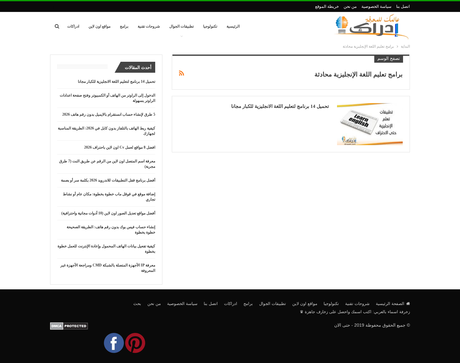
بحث (137, 303)
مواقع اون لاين (99, 26)
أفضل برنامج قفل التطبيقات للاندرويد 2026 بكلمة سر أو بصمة (108, 180)
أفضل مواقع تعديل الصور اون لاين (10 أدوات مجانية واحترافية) (108, 213)
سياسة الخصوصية (376, 6)
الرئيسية (233, 26)
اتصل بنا (403, 6)
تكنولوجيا (210, 26)
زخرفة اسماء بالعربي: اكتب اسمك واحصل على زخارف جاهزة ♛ (355, 311)
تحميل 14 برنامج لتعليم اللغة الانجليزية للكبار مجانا (280, 106)
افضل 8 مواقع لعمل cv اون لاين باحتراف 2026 (119, 147)
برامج (124, 26)
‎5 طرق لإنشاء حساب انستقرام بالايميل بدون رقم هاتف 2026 (108, 114)
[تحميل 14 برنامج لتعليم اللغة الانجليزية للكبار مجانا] (370, 124)
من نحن (350, 6)
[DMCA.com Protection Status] (69, 325)
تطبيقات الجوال (181, 26)
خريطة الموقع (327, 6)
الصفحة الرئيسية (390, 303)
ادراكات (73, 26)
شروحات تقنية (149, 26)
